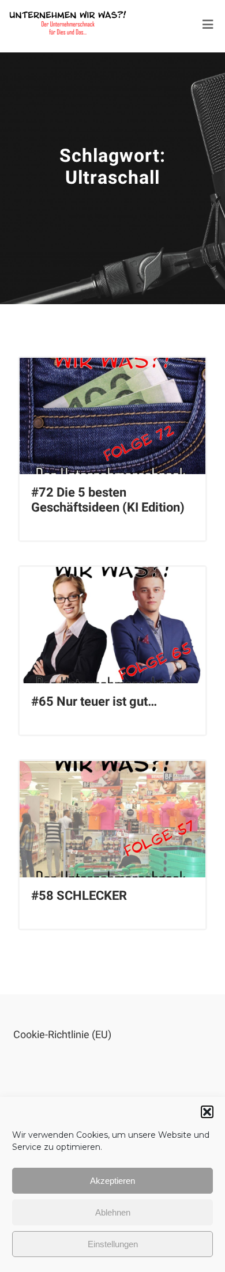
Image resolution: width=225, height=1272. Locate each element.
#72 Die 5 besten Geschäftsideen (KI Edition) (108, 499)
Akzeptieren (112, 1181)
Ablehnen (112, 1212)
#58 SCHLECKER (79, 895)
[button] (207, 1112)
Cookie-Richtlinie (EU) (62, 1034)
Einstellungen (113, 1244)
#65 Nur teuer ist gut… (94, 701)
